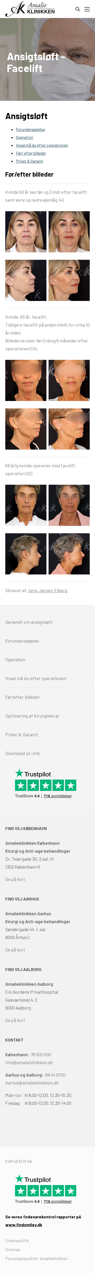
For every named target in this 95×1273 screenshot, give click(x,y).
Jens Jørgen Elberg (47, 590)
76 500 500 (41, 1054)
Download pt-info (22, 753)
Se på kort (15, 879)
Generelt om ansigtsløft (29, 622)
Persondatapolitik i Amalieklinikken (36, 1258)
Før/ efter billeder (31, 152)
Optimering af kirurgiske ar (32, 716)
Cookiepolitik (17, 1240)
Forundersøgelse (30, 129)
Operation (24, 137)
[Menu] (86, 9)
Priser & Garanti (29, 160)
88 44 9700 (55, 1074)
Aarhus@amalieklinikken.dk (32, 1082)
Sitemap (12, 1249)
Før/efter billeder (22, 697)
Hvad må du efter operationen (42, 145)
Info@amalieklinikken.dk (29, 1062)
